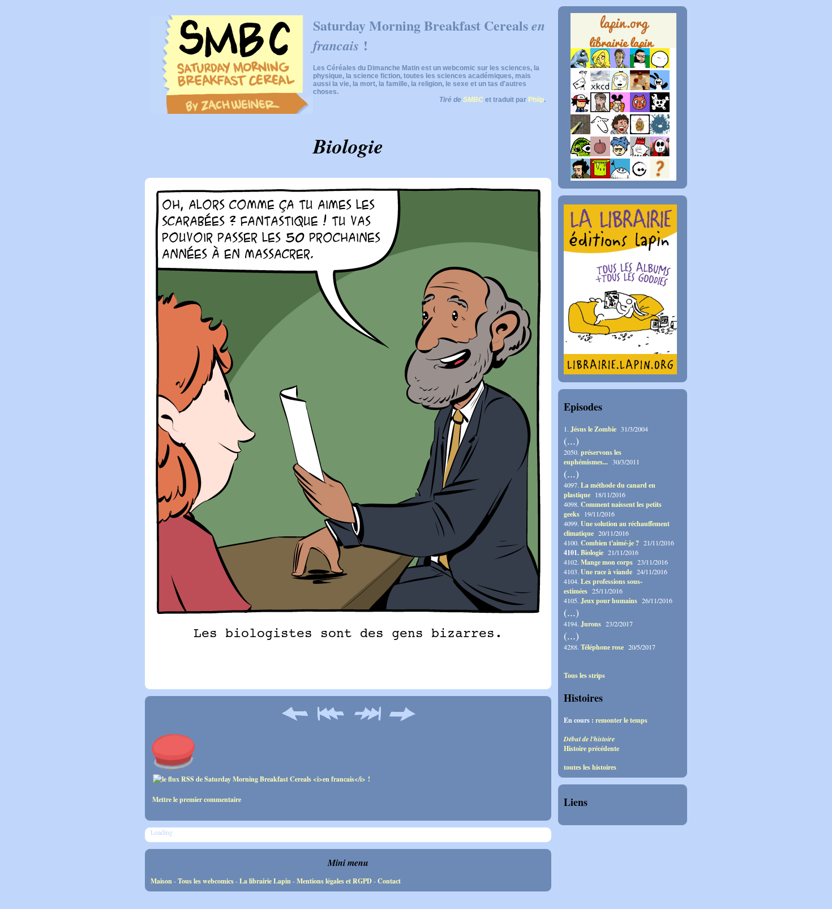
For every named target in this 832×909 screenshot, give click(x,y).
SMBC (473, 100)
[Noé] (580, 131)
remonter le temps (621, 720)
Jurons (591, 624)
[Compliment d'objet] (600, 154)
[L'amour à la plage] (640, 131)
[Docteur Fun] (620, 109)
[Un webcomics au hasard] (660, 176)
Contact (389, 881)
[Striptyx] (620, 131)
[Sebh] (640, 65)
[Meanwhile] (660, 131)
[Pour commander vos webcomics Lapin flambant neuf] (623, 46)
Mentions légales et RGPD (334, 881)
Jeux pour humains (609, 600)
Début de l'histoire (589, 739)
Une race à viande (606, 572)
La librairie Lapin (265, 881)
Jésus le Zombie (593, 429)
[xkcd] (600, 87)
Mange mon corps (607, 562)
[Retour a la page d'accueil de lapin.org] (623, 34)
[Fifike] (580, 87)
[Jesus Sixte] (600, 109)
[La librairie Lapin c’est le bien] (620, 372)
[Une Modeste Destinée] (620, 154)
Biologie (592, 552)
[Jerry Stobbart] (660, 154)
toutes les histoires (590, 767)
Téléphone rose (602, 647)
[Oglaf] (600, 65)
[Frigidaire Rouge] (600, 176)
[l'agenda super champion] (620, 176)
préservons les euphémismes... (592, 457)
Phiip (536, 100)
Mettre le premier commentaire (196, 799)
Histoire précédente (591, 748)
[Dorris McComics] (640, 109)
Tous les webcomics (206, 881)
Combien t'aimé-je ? (610, 543)
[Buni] (660, 87)
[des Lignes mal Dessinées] (620, 87)
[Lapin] (580, 65)
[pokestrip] (580, 109)
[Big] (640, 87)
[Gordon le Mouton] (600, 131)
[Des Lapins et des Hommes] (640, 154)
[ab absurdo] (660, 65)
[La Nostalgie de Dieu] (640, 176)
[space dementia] (660, 109)
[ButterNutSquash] (580, 176)
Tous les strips (584, 676)
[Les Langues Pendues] (580, 154)
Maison (161, 881)
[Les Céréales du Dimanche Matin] (620, 65)
